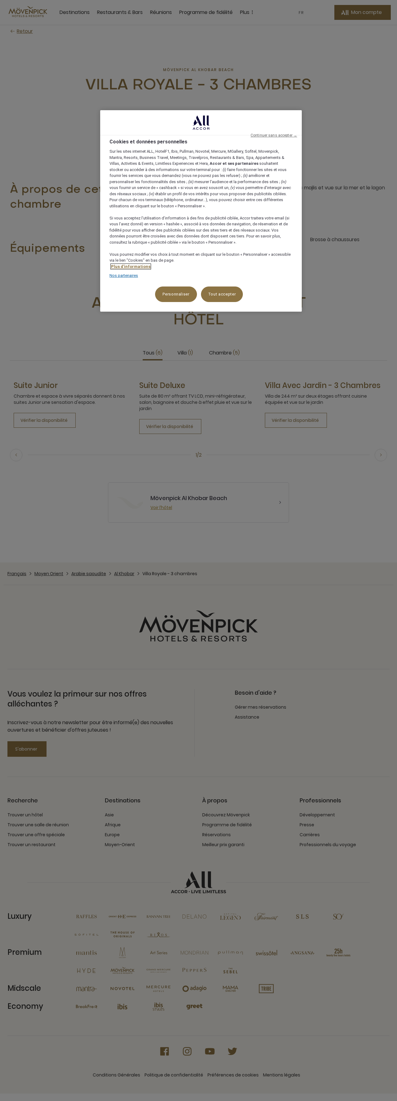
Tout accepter (222, 294)
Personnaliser (176, 294)
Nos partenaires (123, 275)
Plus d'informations (130, 266)
